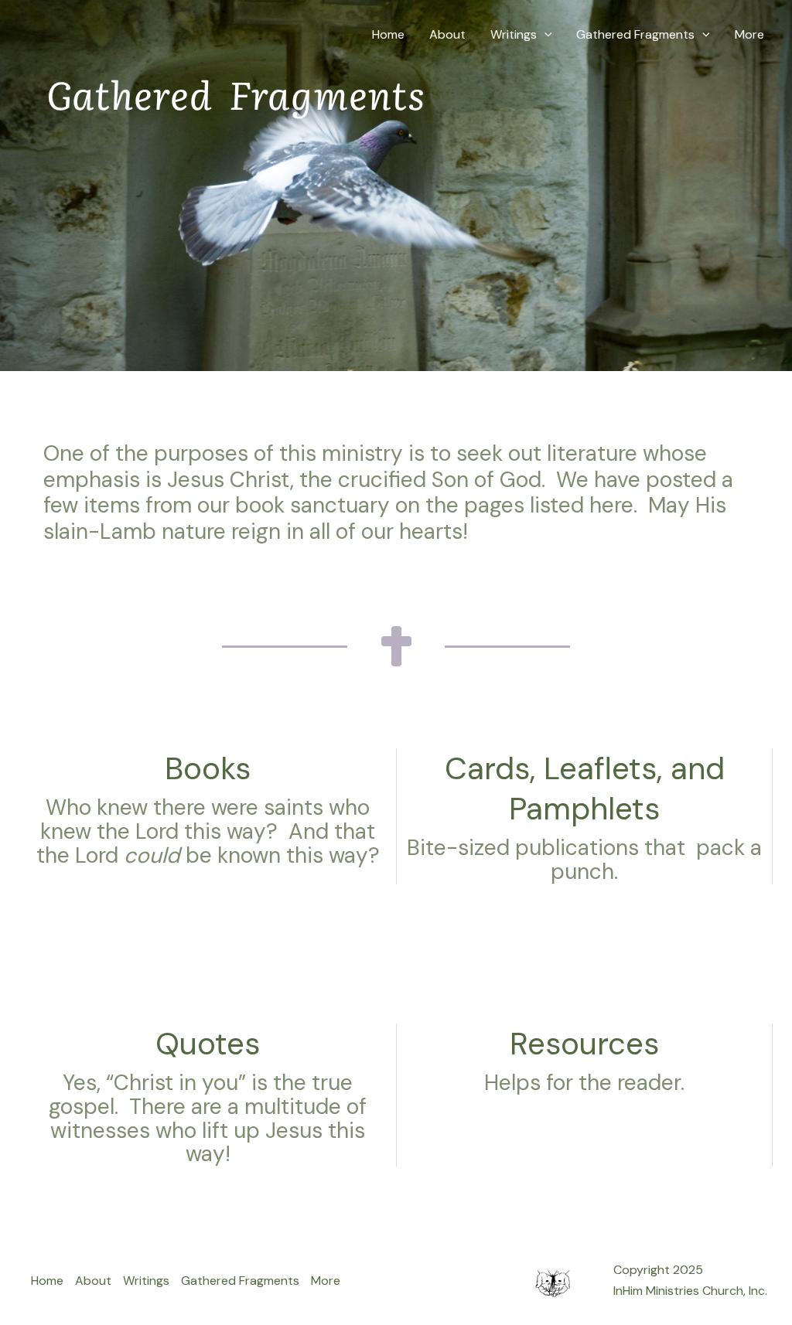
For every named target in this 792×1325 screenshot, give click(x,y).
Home (388, 34)
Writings (513, 34)
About (447, 34)
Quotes (207, 1044)
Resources (584, 1044)
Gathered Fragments (635, 34)
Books (208, 768)
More (749, 34)
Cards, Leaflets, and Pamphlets (585, 788)
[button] (544, 35)
